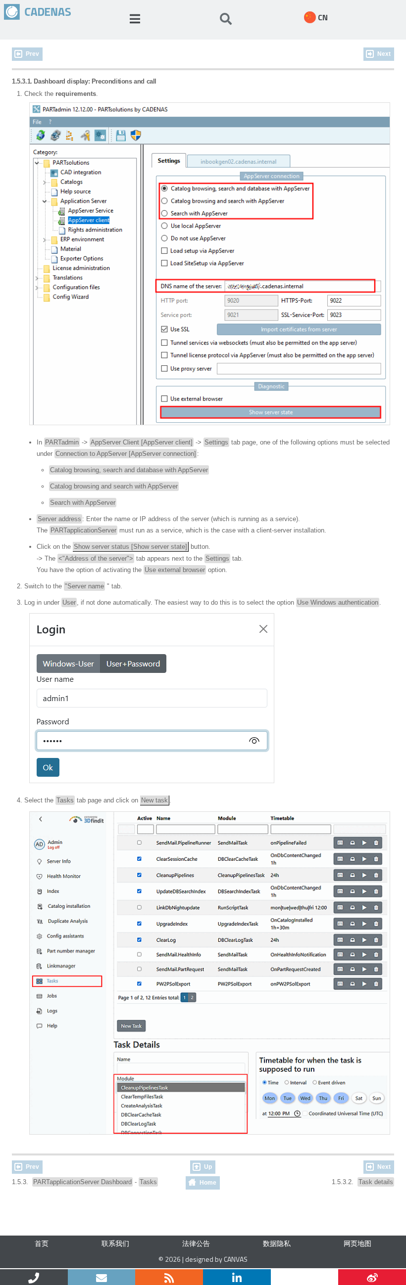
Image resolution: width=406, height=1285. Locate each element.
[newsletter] (102, 1277)
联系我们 (115, 1243)
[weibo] (372, 1277)
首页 (42, 1243)
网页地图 (357, 1243)
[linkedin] (237, 1277)
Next (384, 53)
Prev (32, 53)
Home (208, 1182)
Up (208, 1166)
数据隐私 (277, 1243)
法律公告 (196, 1243)
